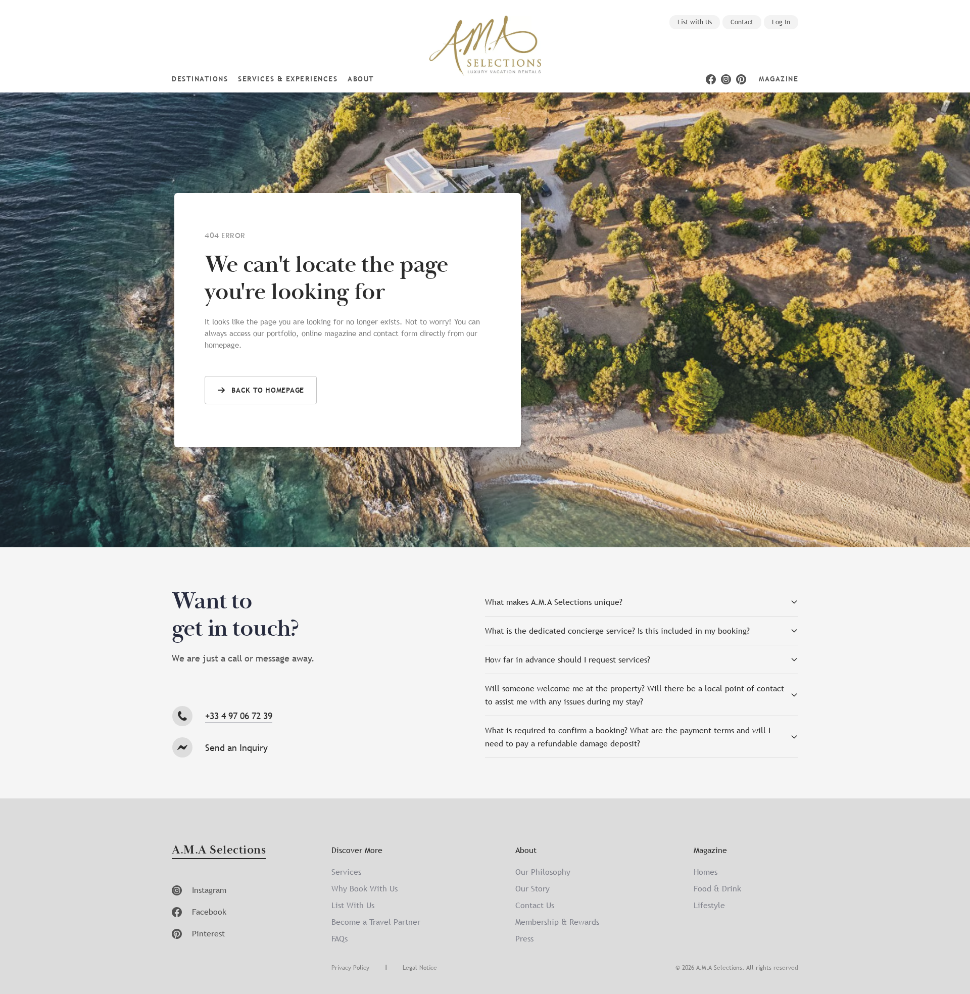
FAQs (339, 938)
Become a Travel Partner (375, 921)
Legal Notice (420, 967)
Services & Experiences (287, 79)
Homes (705, 871)
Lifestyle (709, 905)
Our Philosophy (542, 871)
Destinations (200, 79)
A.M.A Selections (219, 851)
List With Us (352, 905)
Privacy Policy (350, 967)
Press (524, 938)
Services (346, 871)
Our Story (532, 888)
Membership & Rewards (557, 921)
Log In (781, 21)
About (361, 79)
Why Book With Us (364, 888)
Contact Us (534, 905)
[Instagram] (726, 79)
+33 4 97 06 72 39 (238, 716)
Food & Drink (717, 888)
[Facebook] (711, 79)
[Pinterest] (741, 79)
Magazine (778, 79)
